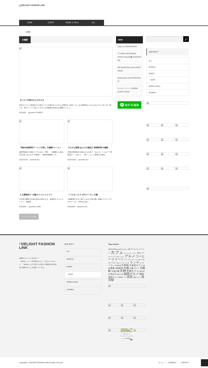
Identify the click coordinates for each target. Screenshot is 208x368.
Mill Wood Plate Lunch (126, 67)
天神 (123, 271)
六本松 (125, 265)
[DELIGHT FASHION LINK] (32, 5)
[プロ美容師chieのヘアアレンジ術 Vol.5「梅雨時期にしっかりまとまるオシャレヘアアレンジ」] (153, 159)
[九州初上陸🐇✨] (126, 309)
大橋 (126, 267)
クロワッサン (119, 257)
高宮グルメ (137, 277)
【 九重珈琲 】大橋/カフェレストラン (35, 194)
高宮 (130, 276)
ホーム (161, 363)
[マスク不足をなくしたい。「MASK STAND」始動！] (182, 130)
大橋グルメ (134, 268)
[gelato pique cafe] (114, 322)
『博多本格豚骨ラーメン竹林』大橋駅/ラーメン (40, 147)
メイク (127, 263)
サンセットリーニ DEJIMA (128, 88)
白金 (121, 274)
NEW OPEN (112, 249)
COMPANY (172, 363)
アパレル (134, 249)
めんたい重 (126, 249)
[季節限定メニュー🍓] (182, 144)
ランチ (135, 262)
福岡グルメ (131, 273)
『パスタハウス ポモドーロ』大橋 (82, 194)
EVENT (51, 22)
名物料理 (119, 268)
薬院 (141, 274)
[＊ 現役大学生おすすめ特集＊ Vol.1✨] (126, 334)
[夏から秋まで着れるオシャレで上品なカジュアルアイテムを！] (126, 322)
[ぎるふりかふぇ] (139, 309)
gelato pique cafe (124, 78)
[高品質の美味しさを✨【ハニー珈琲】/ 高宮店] (167, 173)
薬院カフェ (113, 277)
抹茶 (141, 271)
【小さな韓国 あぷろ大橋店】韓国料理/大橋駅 (87, 147)
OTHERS (39, 113)
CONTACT (185, 363)
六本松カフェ (136, 265)
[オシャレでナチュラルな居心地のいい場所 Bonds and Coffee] (114, 309)
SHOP (29, 22)
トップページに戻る (29, 217)
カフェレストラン (130, 253)
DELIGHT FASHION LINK (39, 363)
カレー (140, 252)
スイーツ (118, 259)
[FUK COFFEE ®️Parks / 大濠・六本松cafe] (167, 144)
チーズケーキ (129, 260)
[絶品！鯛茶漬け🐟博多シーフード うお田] (182, 159)
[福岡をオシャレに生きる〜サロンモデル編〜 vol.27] (167, 159)
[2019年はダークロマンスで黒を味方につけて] (139, 322)
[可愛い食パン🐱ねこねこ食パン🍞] (153, 173)
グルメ (130, 256)
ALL (93, 22)
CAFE (38, 207)
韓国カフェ (122, 277)
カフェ (117, 252)
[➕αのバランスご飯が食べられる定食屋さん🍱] (153, 130)
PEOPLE (152, 67)
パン (113, 262)
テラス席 (137, 260)
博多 (112, 268)
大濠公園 (115, 271)
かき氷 (119, 249)
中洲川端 (118, 265)
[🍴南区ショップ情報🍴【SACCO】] (153, 144)
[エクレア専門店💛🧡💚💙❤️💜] (139, 334)
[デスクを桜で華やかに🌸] (182, 173)
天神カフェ (132, 271)
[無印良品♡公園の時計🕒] (167, 112)
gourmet (31, 113)
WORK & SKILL (72, 22)
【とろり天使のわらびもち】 (32, 100)
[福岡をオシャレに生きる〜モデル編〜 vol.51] (167, 130)
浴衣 (118, 274)
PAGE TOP (204, 362)
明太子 (113, 274)
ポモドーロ (120, 263)
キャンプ (111, 257)
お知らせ (121, 47)
